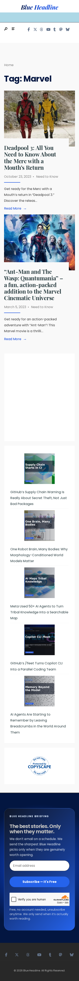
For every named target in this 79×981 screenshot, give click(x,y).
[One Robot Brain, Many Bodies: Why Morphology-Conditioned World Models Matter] (39, 525)
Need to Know (47, 176)
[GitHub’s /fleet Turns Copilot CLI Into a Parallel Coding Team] (39, 640)
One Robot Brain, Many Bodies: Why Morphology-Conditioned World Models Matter (39, 555)
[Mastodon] (61, 29)
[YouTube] (48, 29)
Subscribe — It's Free (39, 882)
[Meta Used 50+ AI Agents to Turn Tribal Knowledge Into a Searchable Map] (39, 582)
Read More (16, 208)
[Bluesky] (67, 29)
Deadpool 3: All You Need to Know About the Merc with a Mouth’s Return (30, 157)
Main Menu (15, 17)
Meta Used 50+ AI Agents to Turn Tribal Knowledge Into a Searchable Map (39, 612)
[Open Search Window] (6, 29)
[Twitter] (35, 29)
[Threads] (41, 29)
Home (9, 65)
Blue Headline (39, 7)
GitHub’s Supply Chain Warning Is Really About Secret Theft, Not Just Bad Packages (38, 498)
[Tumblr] (54, 29)
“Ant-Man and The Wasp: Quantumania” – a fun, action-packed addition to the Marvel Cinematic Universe (33, 285)
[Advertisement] (39, 399)
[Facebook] (28, 29)
